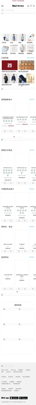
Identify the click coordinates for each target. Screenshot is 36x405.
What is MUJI (4, 370)
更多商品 (31, 99)
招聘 (2, 371)
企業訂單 (8, 371)
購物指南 (20, 370)
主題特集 (28, 370)
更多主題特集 (30, 57)
